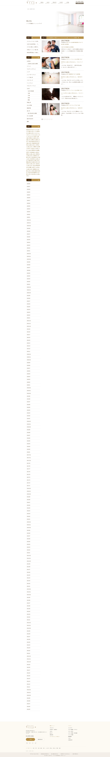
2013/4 (28, 611)
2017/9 (28, 463)
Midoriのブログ (30, 129)
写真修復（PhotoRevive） (65, 753)
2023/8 (28, 264)
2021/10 (29, 326)
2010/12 (29, 689)
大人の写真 (77, 59)
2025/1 (28, 217)
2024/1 (28, 250)
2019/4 (28, 410)
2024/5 (28, 239)
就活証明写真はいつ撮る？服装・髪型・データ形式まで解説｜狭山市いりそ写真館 (33, 52)
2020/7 (28, 368)
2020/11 (29, 357)
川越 (33, 748)
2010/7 (28, 703)
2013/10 (29, 594)
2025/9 (28, 197)
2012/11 (29, 625)
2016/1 (28, 519)
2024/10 (29, 225)
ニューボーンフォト (31, 74)
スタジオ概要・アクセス (72, 729)
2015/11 (29, 524)
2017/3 (28, 480)
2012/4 (28, 645)
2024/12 (29, 220)
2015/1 (28, 552)
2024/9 (28, 228)
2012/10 (29, 628)
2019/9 (28, 396)
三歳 (29, 95)
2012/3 (28, 647)
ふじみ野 (47, 748)
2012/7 (28, 636)
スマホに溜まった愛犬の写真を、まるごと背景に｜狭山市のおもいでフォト (33, 46)
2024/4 (28, 242)
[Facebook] (33, 743)
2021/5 (28, 340)
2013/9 (28, 597)
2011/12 (29, 656)
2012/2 (28, 650)
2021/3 (28, 345)
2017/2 (28, 482)
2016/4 (28, 510)
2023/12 (29, 253)
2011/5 (28, 675)
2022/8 (28, 298)
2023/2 (28, 281)
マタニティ (52, 727)
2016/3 (28, 513)
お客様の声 (70, 740)
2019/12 (29, 387)
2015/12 (29, 522)
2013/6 (28, 605)
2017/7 (28, 468)
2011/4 (28, 678)
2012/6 (28, 639)
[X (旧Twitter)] (27, 743)
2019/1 (28, 418)
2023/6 (28, 270)
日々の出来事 (72, 42)
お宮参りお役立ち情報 (33, 63)
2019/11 (29, 390)
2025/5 (28, 206)
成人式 (28, 110)
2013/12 (29, 589)
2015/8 (28, 533)
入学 (30, 139)
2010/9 (28, 698)
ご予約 (30, 739)
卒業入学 (29, 102)
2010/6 (28, 706)
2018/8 (28, 432)
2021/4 (28, 343)
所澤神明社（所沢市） (35, 152)
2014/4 (28, 577)
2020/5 (28, 373)
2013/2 (28, 617)
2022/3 (28, 312)
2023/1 (28, 284)
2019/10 (29, 393)
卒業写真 (33, 141)
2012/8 (28, 633)
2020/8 (28, 365)
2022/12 (29, 287)
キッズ (36, 133)
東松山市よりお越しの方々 (32, 162)
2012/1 (28, 653)
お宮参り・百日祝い (53, 729)
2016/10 (29, 494)
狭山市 (34, 165)
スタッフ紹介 (70, 731)
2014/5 (28, 575)
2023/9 (28, 262)
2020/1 (28, 385)
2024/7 (28, 234)
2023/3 (28, 278)
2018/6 (28, 438)
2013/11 (29, 591)
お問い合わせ (79, 3)
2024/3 (28, 245)
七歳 (66, 44)
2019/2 (28, 415)
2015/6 (28, 538)
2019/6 (28, 404)
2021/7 (28, 334)
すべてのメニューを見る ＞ (55, 736)
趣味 (28, 121)
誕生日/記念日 (30, 118)
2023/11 (29, 256)
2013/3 (28, 614)
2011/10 (29, 661)
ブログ (80, 42)
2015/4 (28, 544)
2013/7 (28, 603)
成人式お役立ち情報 (32, 113)
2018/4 (28, 443)
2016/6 (28, 505)
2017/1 (28, 485)
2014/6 (28, 572)
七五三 (67, 42)
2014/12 (29, 555)
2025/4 (28, 208)
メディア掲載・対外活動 (72, 733)
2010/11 (29, 692)
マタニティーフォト (70, 59)
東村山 (51, 748)
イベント (29, 66)
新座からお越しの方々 (31, 154)
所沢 (36, 748)
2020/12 (29, 354)
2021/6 (28, 337)
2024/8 (28, 231)
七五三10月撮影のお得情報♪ (67, 47)
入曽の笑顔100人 (75, 753)
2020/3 (28, 379)
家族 (68, 44)
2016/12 (29, 488)
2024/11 (29, 222)
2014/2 (28, 583)
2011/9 (28, 664)
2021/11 (29, 323)
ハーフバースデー (34, 134)
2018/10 (29, 426)
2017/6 (28, 471)
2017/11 (29, 457)
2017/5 (28, 474)
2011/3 (28, 681)
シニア (28, 71)
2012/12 (29, 622)
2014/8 (28, 566)
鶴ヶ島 (54, 748)
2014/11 (29, 558)
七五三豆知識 (31, 91)
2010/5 (28, 709)
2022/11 (29, 289)
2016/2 (28, 516)
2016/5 (28, 508)
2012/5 (28, 642)
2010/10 (29, 695)
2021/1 (28, 351)
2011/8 (28, 667)
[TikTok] (35, 743)
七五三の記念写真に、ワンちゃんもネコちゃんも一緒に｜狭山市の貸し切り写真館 (33, 44)
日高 (44, 748)
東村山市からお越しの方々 (34, 160)
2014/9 (28, 563)
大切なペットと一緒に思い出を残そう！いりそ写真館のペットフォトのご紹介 (33, 49)
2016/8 (28, 499)
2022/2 (28, 315)
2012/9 (28, 631)
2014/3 (28, 580)
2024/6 (28, 236)
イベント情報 (70, 734)
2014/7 (28, 569)
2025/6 (28, 203)
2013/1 (28, 619)
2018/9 (28, 429)
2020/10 (29, 359)
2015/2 (28, 549)
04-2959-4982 (79, 1)
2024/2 (28, 248)
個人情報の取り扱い (54, 753)
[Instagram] (30, 743)
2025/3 (28, 211)
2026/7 (28, 186)
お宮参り (29, 61)
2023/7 (28, 267)
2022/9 (28, 295)
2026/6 (28, 189)
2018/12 (29, 421)
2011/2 (28, 684)
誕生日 (36, 170)
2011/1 (28, 686)
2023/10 (29, 259)
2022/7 (28, 301)
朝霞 (57, 748)
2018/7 (28, 435)
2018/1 (28, 452)
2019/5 (28, 407)
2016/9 (28, 496)
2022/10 (29, 292)
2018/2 (28, 449)
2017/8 (28, 466)
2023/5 (28, 273)
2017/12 (29, 454)
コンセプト (70, 727)
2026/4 (28, 194)
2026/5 (28, 192)
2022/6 (28, 303)
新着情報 (70, 736)
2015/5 (28, 541)
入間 (38, 748)
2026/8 (28, 183)
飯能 (41, 748)
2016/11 (29, 491)
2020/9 (28, 362)
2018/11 (29, 424)
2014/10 (29, 561)
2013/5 (28, 608)
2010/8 (28, 700)
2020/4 (28, 376)
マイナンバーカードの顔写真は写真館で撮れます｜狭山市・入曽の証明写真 (33, 41)
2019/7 (28, 401)
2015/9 (28, 530)
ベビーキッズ (72, 105)
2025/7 (28, 200)
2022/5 (28, 306)
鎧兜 (32, 172)
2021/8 (28, 331)
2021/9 (28, 329)
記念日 (33, 170)
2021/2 (28, 348)
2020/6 (28, 371)
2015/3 (28, 547)
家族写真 (76, 42)
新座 (60, 748)
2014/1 (28, 586)
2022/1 (28, 317)
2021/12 (29, 320)
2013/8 (28, 600)
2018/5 (28, 440)
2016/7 (28, 502)
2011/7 (28, 670)
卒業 (30, 141)
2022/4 (28, 309)
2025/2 (28, 214)
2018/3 (28, 446)
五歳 (63, 44)
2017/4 (28, 477)
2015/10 (29, 527)
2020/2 (28, 382)
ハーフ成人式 (30, 77)
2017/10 (29, 460)
